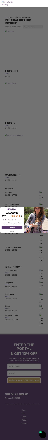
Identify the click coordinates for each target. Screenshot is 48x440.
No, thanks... (12, 231)
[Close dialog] (46, 208)
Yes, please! (12, 227)
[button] (42, 434)
